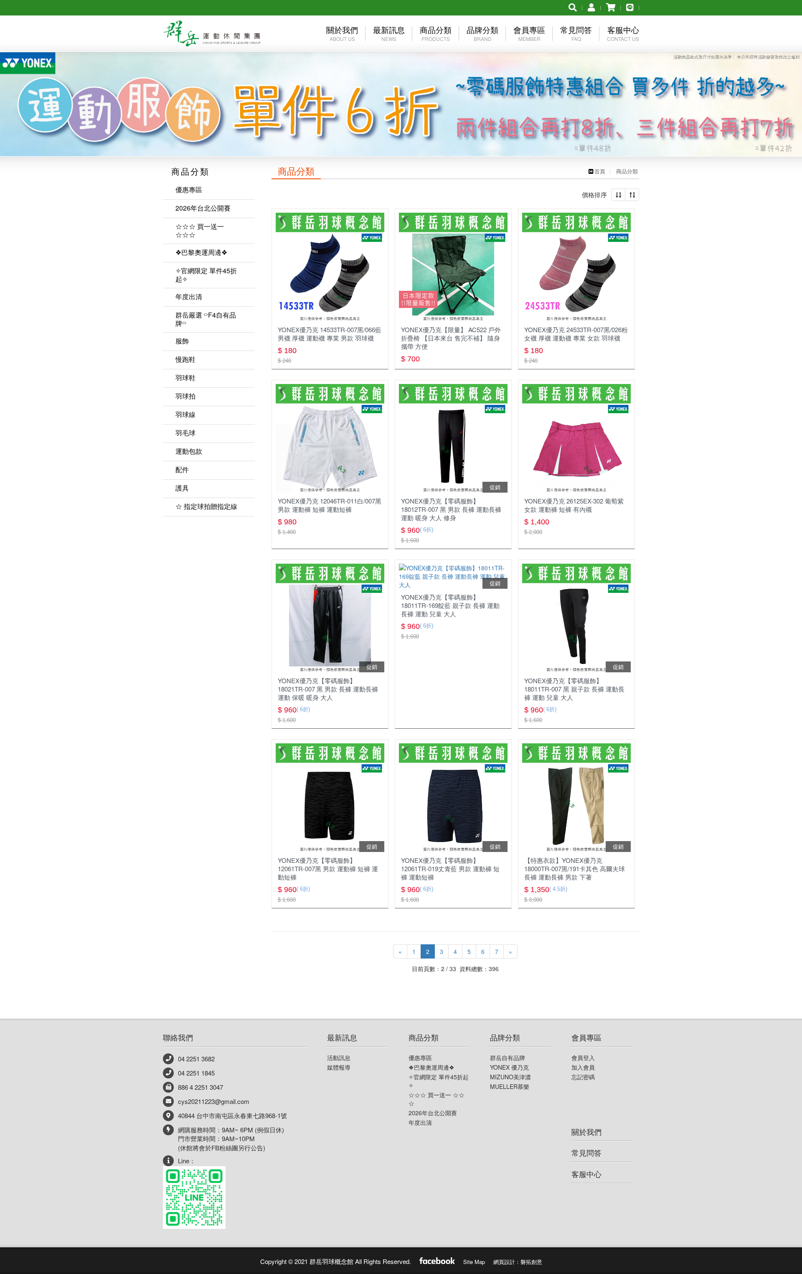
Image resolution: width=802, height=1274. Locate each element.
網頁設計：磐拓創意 (517, 1262)
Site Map (474, 1262)
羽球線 (185, 414)
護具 (182, 488)
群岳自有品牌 (507, 1057)
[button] (40, 78)
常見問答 (586, 1152)
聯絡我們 (178, 1037)
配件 (182, 469)
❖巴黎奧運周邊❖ (201, 252)
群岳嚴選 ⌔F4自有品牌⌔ (205, 319)
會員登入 (583, 1057)
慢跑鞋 (185, 359)
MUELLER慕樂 (509, 1086)
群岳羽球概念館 (211, 35)
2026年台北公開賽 (203, 208)
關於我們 (586, 1131)
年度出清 (188, 296)
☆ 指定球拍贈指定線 (206, 506)
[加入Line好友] (630, 7)
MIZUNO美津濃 (510, 1077)
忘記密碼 (583, 1077)
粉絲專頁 (437, 1260)
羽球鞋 (185, 377)
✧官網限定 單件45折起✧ (206, 275)
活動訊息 (338, 1057)
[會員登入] (591, 7)
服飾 (182, 341)
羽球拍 (185, 396)
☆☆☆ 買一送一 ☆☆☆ (199, 230)
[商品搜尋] (573, 7)
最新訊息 (342, 1037)
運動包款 (188, 451)
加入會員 (583, 1067)
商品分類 (424, 1037)
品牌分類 (505, 1037)
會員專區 (586, 1037)
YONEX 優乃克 (509, 1067)
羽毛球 (185, 432)
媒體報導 (338, 1067)
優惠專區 (188, 189)
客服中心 (586, 1173)
